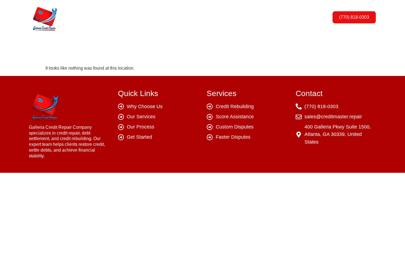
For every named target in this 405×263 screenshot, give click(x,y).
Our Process (233, 17)
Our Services (194, 17)
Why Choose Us (151, 17)
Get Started (271, 17)
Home (115, 17)
